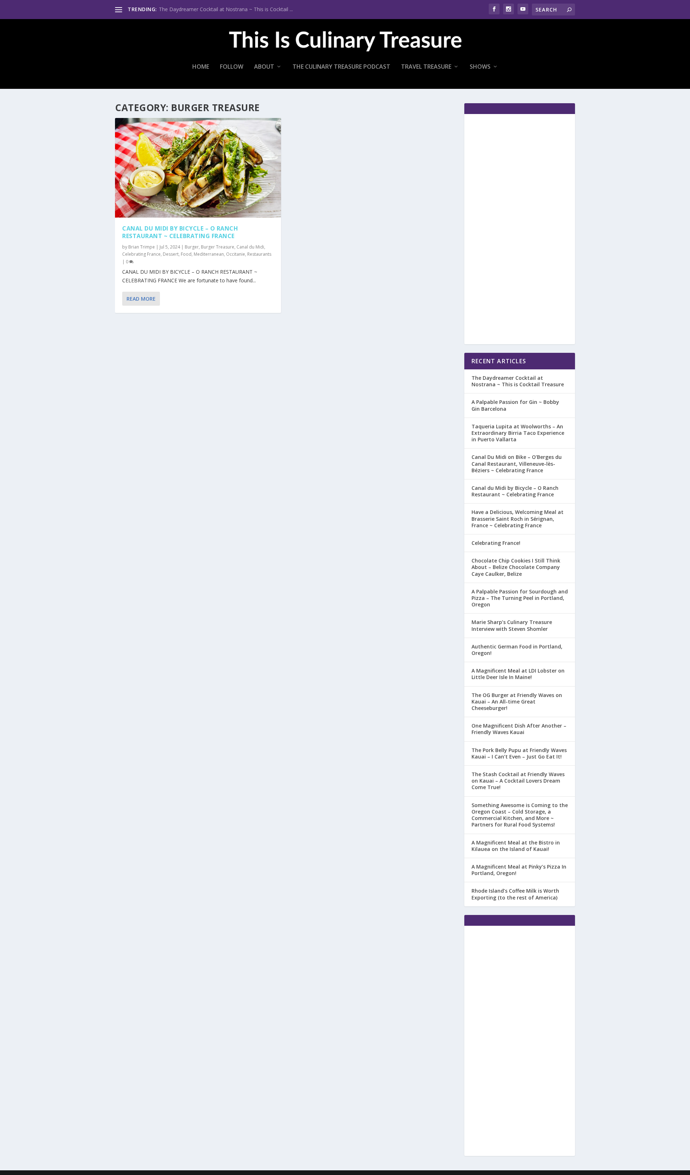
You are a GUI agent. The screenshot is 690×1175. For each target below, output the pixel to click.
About (264, 67)
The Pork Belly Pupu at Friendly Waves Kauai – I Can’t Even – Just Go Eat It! (519, 753)
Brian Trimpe (141, 247)
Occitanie (235, 254)
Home (200, 67)
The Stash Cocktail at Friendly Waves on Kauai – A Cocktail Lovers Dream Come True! (518, 781)
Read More (141, 298)
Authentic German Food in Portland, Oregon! (517, 649)
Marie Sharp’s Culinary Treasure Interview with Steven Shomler (512, 625)
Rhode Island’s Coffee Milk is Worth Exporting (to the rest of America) (515, 894)
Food (186, 254)
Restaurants (259, 254)
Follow (231, 67)
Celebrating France (141, 254)
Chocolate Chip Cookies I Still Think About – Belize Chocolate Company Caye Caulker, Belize (516, 567)
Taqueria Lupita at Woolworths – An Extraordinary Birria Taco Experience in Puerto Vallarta (518, 433)
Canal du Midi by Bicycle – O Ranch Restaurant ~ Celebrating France (180, 232)
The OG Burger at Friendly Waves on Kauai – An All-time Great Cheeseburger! (517, 701)
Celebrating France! (496, 542)
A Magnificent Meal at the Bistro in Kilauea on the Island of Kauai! (516, 845)
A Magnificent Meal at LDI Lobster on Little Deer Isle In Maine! (518, 673)
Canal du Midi (250, 247)
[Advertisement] (520, 229)
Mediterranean (209, 254)
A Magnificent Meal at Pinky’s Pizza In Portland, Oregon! (519, 869)
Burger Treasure (217, 247)
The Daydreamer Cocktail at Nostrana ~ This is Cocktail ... (226, 9)
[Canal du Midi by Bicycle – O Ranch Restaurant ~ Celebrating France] (198, 168)
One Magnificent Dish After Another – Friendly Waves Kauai (519, 728)
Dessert (171, 254)
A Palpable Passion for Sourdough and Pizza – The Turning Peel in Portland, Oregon (520, 598)
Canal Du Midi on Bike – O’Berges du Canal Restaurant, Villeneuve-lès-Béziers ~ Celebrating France (517, 463)
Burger (192, 247)
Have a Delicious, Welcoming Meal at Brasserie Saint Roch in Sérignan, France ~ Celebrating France (518, 518)
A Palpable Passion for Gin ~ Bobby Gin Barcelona (515, 405)
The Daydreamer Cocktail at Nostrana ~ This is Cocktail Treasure (518, 381)
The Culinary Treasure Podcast (341, 67)
